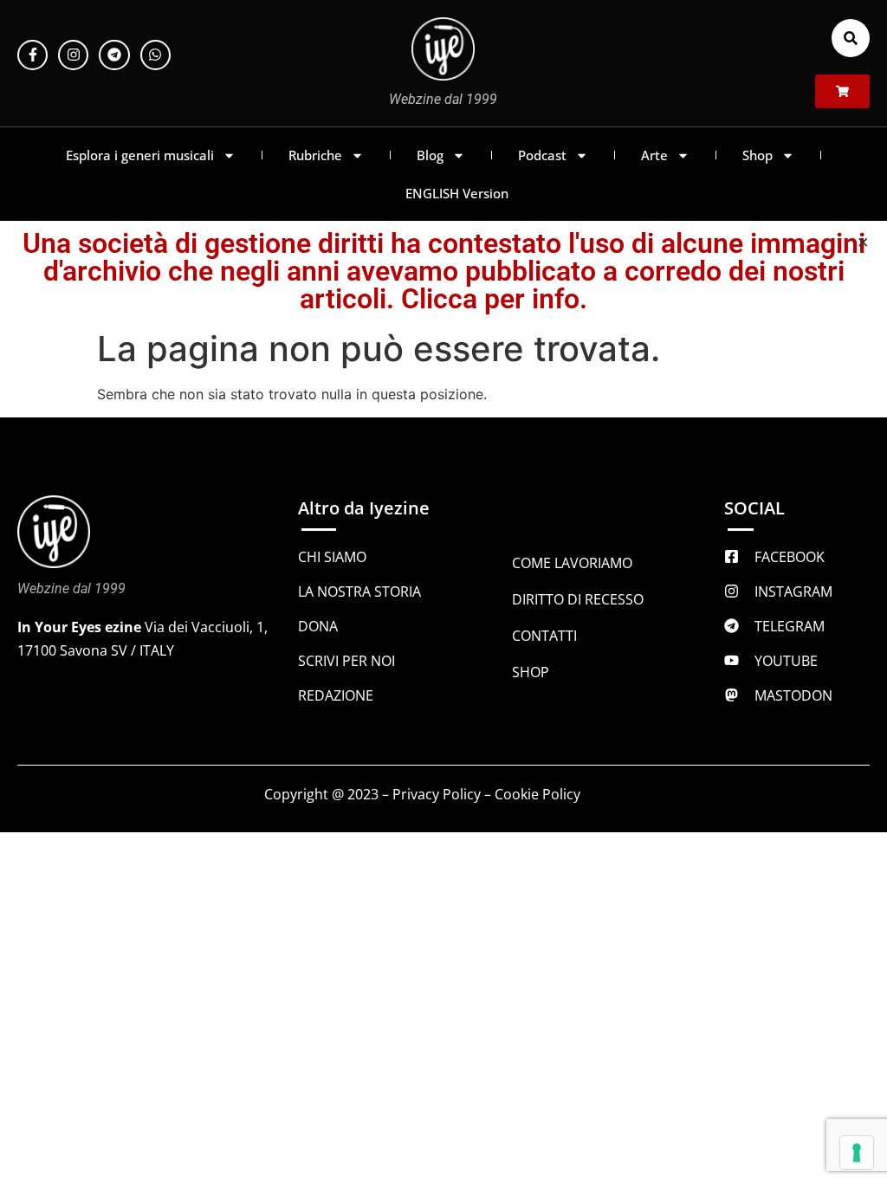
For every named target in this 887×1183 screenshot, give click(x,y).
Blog (430, 155)
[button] (851, 38)
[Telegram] (114, 55)
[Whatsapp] (155, 55)
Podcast (542, 155)
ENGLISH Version (456, 193)
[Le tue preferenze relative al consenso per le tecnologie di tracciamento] (856, 1152)
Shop (757, 155)
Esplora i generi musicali (140, 155)
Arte (654, 155)
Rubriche (315, 155)
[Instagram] (73, 55)
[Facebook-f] (32, 55)
